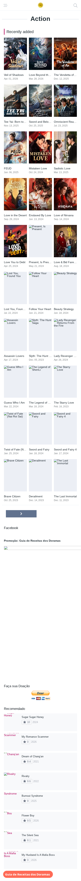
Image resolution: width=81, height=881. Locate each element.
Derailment (35, 496)
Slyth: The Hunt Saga (42, 355)
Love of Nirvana (64, 215)
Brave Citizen (12, 496)
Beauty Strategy (64, 309)
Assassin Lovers (14, 355)
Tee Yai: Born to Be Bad (18, 121)
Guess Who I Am (14, 402)
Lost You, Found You (17, 309)
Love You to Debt (14, 262)
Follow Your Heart (40, 309)
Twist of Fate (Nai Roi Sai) (20, 449)
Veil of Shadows (14, 74)
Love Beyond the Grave (43, 74)
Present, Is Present (41, 262)
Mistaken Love (38, 168)
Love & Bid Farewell (66, 262)
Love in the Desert (15, 215)
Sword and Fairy (39, 449)
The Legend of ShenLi (43, 402)
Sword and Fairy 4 (65, 449)
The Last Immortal (65, 496)
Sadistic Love (62, 168)
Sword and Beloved (41, 121)
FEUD (7, 168)
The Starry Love (64, 402)
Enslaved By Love (40, 215)
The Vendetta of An (66, 74)
